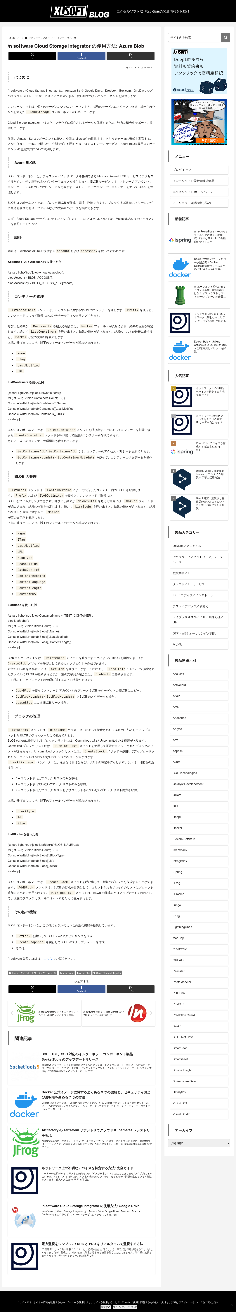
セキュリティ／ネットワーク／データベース (34, 972)
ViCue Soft (180, 1103)
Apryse (177, 729)
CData (177, 795)
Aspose (178, 751)
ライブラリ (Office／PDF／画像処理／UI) (198, 619)
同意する (105, 1307)
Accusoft (178, 674)
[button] (131, 56)
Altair (176, 696)
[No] (231, 1305)
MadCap (178, 938)
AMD (176, 707)
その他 (177, 644)
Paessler (178, 971)
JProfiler (178, 894)
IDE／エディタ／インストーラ (193, 595)
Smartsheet (180, 1059)
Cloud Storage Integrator (108, 972)
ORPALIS (179, 960)
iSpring (177, 872)
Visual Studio (181, 1114)
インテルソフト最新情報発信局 (193, 181)
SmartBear (180, 1048)
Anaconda (179, 718)
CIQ (175, 806)
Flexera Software (184, 839)
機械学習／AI (181, 573)
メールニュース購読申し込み (192, 203)
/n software (68, 972)
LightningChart (182, 927)
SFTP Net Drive (183, 1037)
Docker (177, 828)
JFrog (176, 883)
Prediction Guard (184, 1015)
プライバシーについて (125, 1307)
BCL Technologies (185, 773)
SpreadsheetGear (184, 1081)
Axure (177, 762)
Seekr (177, 1026)
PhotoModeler (182, 982)
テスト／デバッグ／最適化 (190, 606)
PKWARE (179, 1004)
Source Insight (182, 1070)
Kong (176, 916)
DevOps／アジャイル (187, 546)
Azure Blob (84, 972)
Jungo (177, 905)
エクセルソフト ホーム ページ (193, 192)
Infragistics (180, 861)
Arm (175, 740)
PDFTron (179, 993)
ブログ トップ (182, 169)
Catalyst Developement (188, 784)
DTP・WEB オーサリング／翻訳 (194, 633)
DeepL (177, 817)
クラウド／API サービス (189, 584)
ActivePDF (180, 685)
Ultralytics (179, 1092)
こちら (47, 958)
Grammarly (180, 850)
